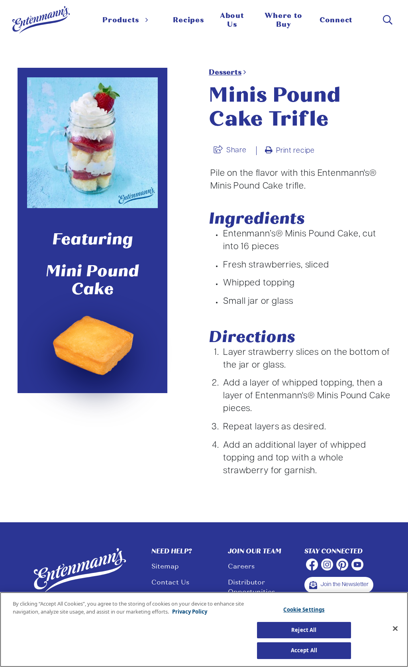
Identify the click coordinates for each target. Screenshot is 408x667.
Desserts (225, 72)
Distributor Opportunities (251, 587)
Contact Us (170, 582)
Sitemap (165, 566)
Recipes (188, 20)
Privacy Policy (189, 611)
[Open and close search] (388, 20)
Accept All (304, 650)
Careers (241, 566)
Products (120, 20)
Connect (336, 20)
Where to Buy (283, 20)
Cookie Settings (303, 609)
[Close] (395, 628)
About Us (232, 20)
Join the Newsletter (344, 585)
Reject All (303, 630)
